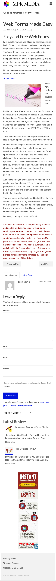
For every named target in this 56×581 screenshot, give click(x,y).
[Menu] (51, 4)
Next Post (45, 264)
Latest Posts (27, 275)
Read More (10, 441)
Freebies (28, 30)
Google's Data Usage (13, 567)
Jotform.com (8, 78)
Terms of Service (11, 563)
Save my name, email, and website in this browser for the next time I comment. (27, 384)
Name (5, 346)
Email (5, 357)
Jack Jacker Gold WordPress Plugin (31, 427)
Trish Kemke (11, 30)
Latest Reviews (15, 421)
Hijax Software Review (25, 448)
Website (6, 369)
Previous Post (13, 264)
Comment (6, 310)
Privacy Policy (9, 558)
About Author (11, 275)
